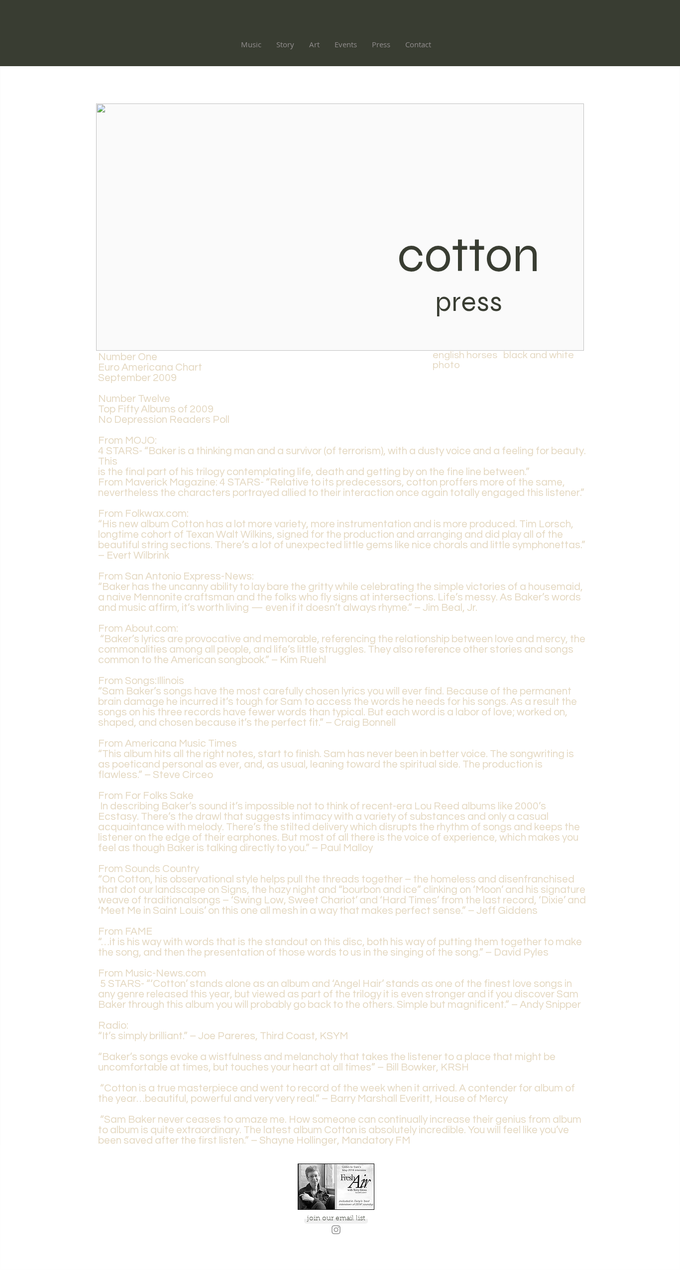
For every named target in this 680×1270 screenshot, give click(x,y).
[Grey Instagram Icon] (336, 1230)
